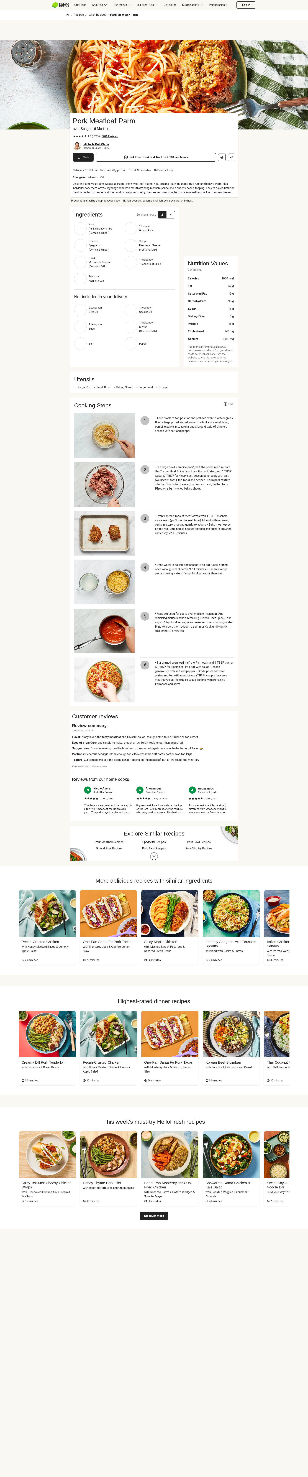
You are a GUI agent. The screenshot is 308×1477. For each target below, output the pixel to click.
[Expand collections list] (154, 856)
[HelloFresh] (60, 5)
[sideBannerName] (211, 229)
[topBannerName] (154, 30)
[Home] (67, 15)
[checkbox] (74, 136)
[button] (124, 214)
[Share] (231, 157)
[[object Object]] (222, 157)
